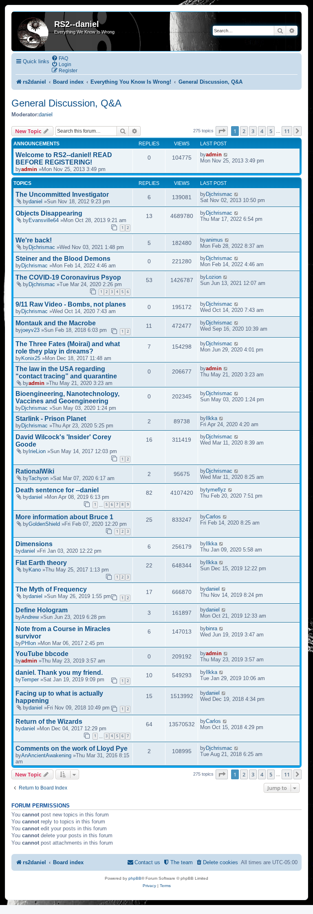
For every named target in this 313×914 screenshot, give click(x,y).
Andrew (30, 617)
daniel (46, 114)
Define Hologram (41, 610)
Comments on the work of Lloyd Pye (71, 748)
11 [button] (287, 131)
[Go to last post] (226, 154)
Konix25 (30, 358)
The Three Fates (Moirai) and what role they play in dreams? (67, 347)
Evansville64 (44, 220)
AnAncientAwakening (46, 755)
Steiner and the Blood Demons (62, 258)
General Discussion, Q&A (66, 103)
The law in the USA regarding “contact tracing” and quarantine (66, 372)
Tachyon (38, 478)
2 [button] (243, 131)
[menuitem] (59, 58)
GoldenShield (44, 524)
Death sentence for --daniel (57, 490)
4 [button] (261, 131)
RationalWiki (34, 471)
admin (29, 169)
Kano (35, 570)
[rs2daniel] (33, 31)
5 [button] (270, 131)
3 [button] (252, 131)
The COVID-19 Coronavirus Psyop (68, 277)
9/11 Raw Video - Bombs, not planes (70, 304)
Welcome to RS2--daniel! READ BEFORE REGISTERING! (63, 158)
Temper (30, 679)
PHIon (28, 643)
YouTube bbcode (41, 653)
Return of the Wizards (48, 721)
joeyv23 (30, 330)
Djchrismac (219, 194)
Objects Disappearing (48, 213)
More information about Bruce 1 (64, 517)
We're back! (33, 240)
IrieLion (37, 451)
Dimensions (34, 543)
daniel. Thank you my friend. (59, 672)
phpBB (134, 878)
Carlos (213, 517)
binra (211, 628)
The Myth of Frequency (51, 589)
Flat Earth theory (41, 562)
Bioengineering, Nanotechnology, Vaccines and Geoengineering (67, 397)
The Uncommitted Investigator (62, 194)
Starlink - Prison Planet (50, 418)
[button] (222, 131)
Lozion (213, 277)
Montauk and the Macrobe (55, 323)
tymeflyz (216, 490)
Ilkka (211, 418)
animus (214, 240)
